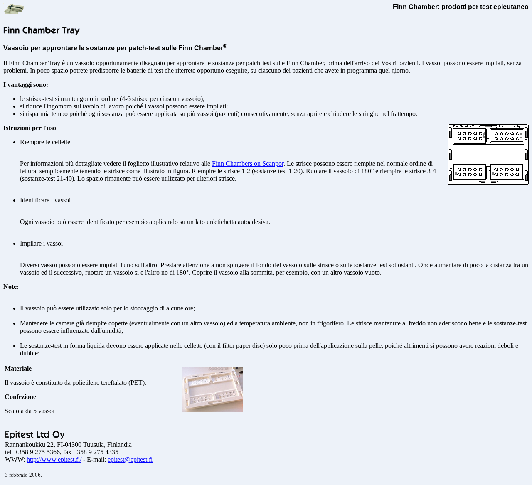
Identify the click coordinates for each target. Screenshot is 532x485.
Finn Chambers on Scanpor (247, 163)
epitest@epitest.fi (130, 459)
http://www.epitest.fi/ (54, 459)
